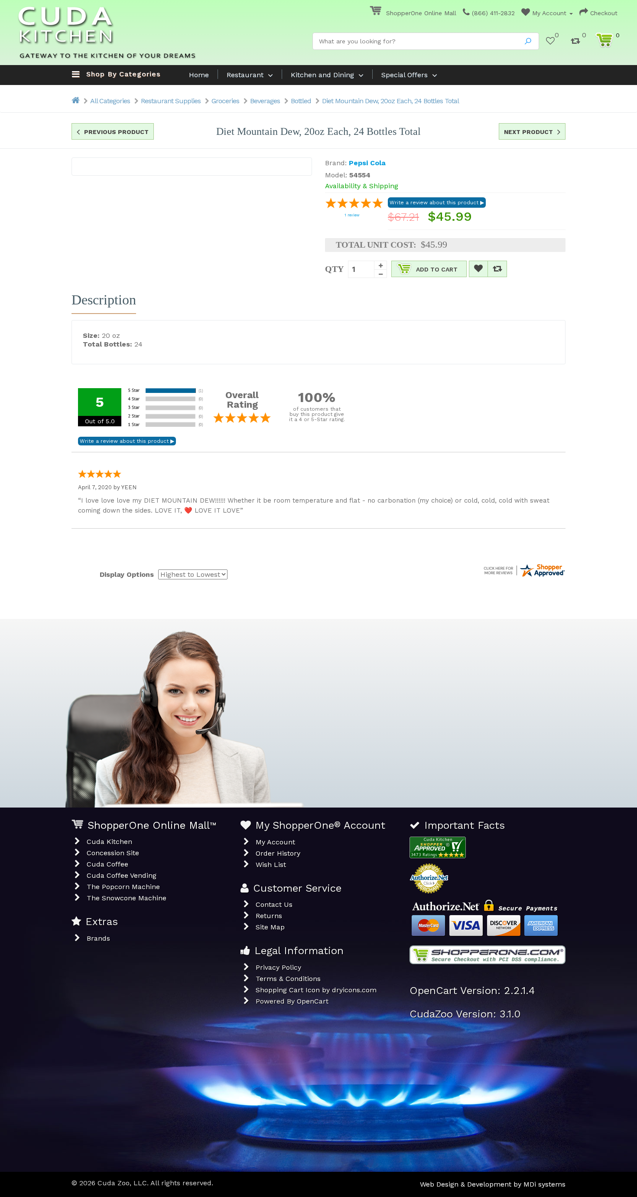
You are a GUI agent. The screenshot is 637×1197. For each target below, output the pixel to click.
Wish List (271, 864)
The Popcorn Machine (123, 887)
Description (104, 299)
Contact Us (274, 904)
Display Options (127, 574)
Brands (98, 938)
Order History (278, 853)
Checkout (603, 13)
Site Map (270, 927)
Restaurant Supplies (171, 101)
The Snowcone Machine (126, 898)
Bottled (301, 101)
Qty (334, 268)
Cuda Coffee (107, 864)
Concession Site (113, 853)
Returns (269, 916)
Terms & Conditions (288, 979)
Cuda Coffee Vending (121, 875)
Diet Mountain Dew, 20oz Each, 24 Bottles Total (390, 101)
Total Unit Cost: (376, 244)
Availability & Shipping (361, 186)
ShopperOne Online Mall (420, 13)
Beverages (265, 101)
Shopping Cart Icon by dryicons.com (316, 990)
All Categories (110, 101)
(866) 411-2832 (492, 13)
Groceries (225, 101)
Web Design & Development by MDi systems (493, 1184)
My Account (549, 13)
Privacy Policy (278, 967)
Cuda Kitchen (109, 841)
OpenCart (312, 1001)
